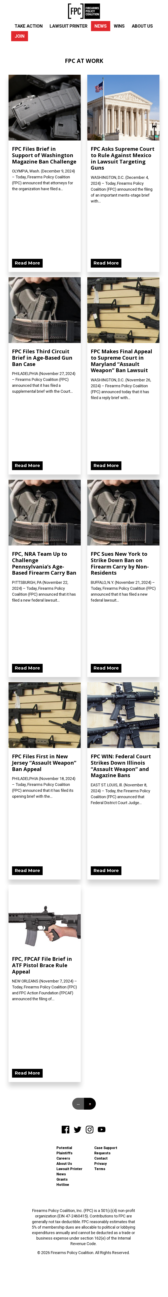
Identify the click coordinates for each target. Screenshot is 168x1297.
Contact (101, 1158)
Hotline (62, 1185)
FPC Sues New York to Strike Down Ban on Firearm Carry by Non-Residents (120, 563)
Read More (27, 263)
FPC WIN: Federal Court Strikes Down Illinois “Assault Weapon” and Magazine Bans (121, 766)
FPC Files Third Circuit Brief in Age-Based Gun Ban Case (42, 358)
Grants (62, 1179)
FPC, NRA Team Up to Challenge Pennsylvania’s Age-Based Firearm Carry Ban (44, 563)
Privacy (100, 1164)
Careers (63, 1158)
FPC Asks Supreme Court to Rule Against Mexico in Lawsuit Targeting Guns (122, 158)
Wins (119, 26)
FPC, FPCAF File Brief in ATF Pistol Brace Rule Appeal (42, 965)
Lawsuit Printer (69, 26)
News (100, 26)
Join (19, 36)
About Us (142, 26)
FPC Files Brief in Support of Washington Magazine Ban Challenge (44, 155)
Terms (99, 1169)
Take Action (29, 26)
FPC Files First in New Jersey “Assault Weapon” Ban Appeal (44, 763)
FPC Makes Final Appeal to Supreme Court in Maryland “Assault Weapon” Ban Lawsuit (121, 361)
